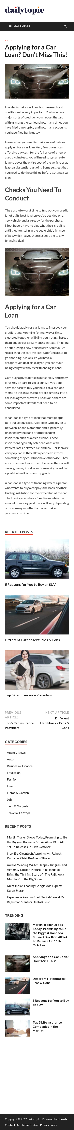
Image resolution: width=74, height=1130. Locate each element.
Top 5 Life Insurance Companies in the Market (47, 1026)
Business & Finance (20, 766)
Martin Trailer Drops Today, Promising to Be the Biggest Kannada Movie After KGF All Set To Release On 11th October (37, 842)
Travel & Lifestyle (19, 813)
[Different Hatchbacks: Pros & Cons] (37, 635)
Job (9, 799)
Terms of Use (29, 1125)
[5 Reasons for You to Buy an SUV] (37, 580)
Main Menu (21, 26)
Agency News (16, 752)
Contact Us (12, 1125)
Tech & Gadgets (17, 806)
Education (14, 772)
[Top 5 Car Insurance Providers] (37, 690)
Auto (8, 40)
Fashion (12, 779)
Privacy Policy (48, 1125)
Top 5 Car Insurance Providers (28, 695)
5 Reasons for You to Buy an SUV (30, 584)
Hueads (62, 1119)
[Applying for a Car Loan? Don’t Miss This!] (17, 957)
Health (11, 786)
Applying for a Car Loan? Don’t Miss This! (51, 959)
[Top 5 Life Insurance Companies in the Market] (17, 1023)
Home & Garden (18, 793)
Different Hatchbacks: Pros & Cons (32, 640)
